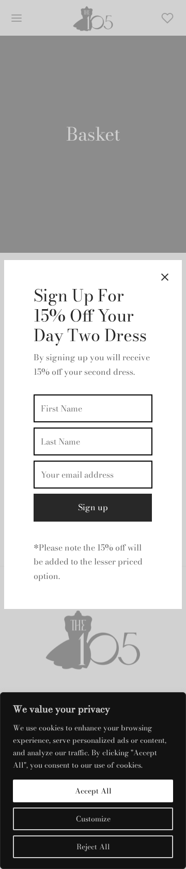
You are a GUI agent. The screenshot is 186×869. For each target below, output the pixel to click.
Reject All (93, 846)
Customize (93, 819)
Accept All (93, 791)
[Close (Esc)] (165, 277)
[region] (93, 780)
